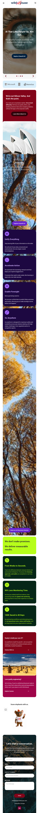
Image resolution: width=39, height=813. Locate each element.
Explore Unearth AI (19, 223)
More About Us (19, 56)
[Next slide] (33, 76)
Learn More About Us (19, 114)
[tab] (16, 76)
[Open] (35, 3)
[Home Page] (3, 3)
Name (6, 756)
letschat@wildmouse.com (19, 800)
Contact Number (10, 772)
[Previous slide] (6, 76)
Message (7, 780)
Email (6, 764)
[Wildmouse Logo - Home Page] (19, 3)
